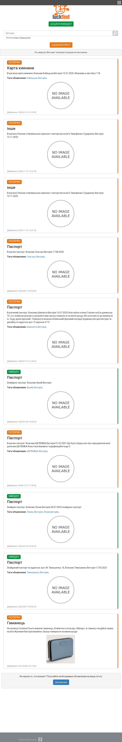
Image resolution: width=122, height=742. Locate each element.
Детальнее (61, 682)
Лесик (30, 512)
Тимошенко (33, 572)
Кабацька (32, 78)
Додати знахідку (61, 24)
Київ (16, 38)
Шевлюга (32, 327)
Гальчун (31, 256)
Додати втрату (61, 45)
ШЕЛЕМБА (32, 451)
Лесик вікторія (51, 512)
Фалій (30, 387)
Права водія (24, 38)
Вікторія (42, 78)
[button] (119, 2)
